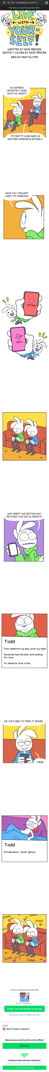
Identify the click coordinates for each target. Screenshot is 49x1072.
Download (24, 1046)
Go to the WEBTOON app (24, 1068)
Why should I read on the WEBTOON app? (24, 1015)
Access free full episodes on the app (24, 1009)
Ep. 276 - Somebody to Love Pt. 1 (22, 2)
